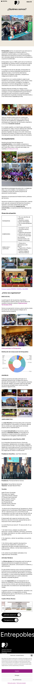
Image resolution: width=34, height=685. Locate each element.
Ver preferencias (17, 679)
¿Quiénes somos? (6, 651)
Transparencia (8, 620)
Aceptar (17, 671)
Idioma (4, 1)
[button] (31, 655)
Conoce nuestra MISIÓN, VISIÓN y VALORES (15, 289)
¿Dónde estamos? (10, 615)
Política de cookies (12, 683)
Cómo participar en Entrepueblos (11, 348)
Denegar (17, 675)
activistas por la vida (12, 149)
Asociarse (4, 653)
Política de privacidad (21, 683)
